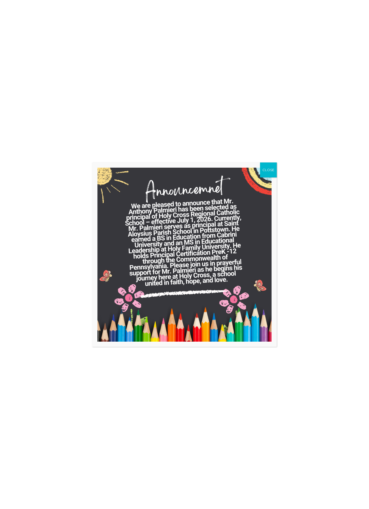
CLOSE (268, 170)
